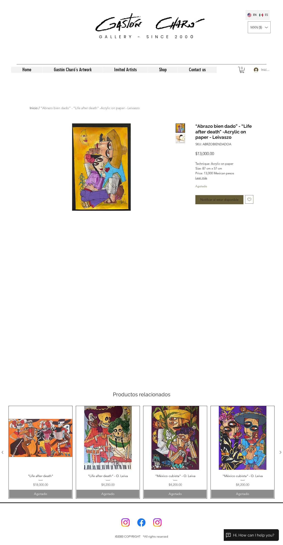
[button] (259, 27)
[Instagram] (125, 522)
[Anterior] (2, 452)
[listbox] (259, 27)
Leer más (201, 178)
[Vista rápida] (40, 438)
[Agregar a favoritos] (249, 199)
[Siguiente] (280, 452)
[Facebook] (141, 522)
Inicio (34, 108)
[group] (141, 452)
